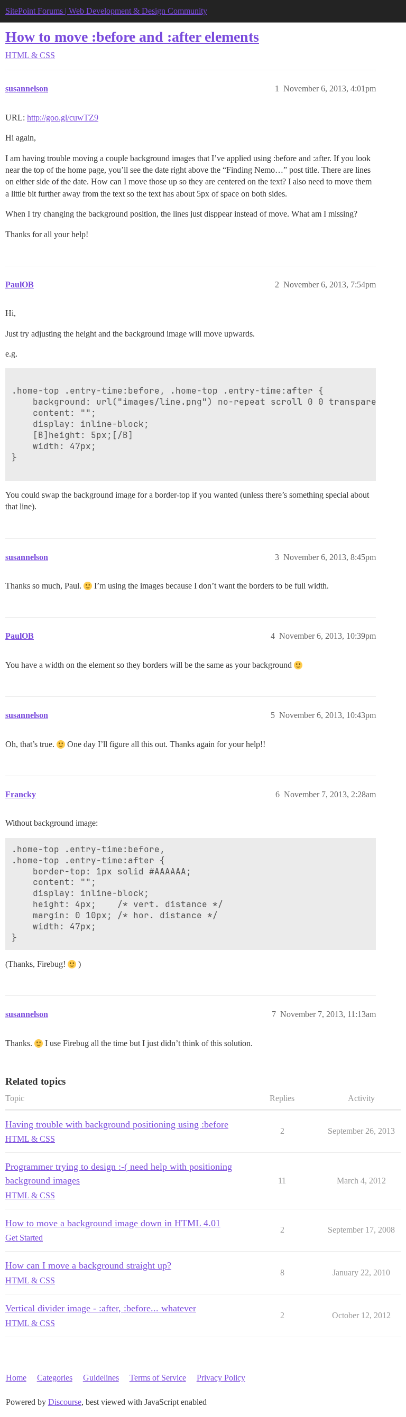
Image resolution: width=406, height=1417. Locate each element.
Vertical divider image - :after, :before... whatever (100, 1308)
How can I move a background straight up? (88, 1265)
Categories (54, 1377)
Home (16, 1377)
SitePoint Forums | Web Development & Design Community (106, 10)
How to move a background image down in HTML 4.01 (112, 1223)
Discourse (64, 1401)
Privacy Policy (221, 1377)
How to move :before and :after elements (132, 37)
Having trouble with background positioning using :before (116, 1124)
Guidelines (101, 1377)
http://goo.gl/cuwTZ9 (62, 117)
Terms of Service (158, 1377)
